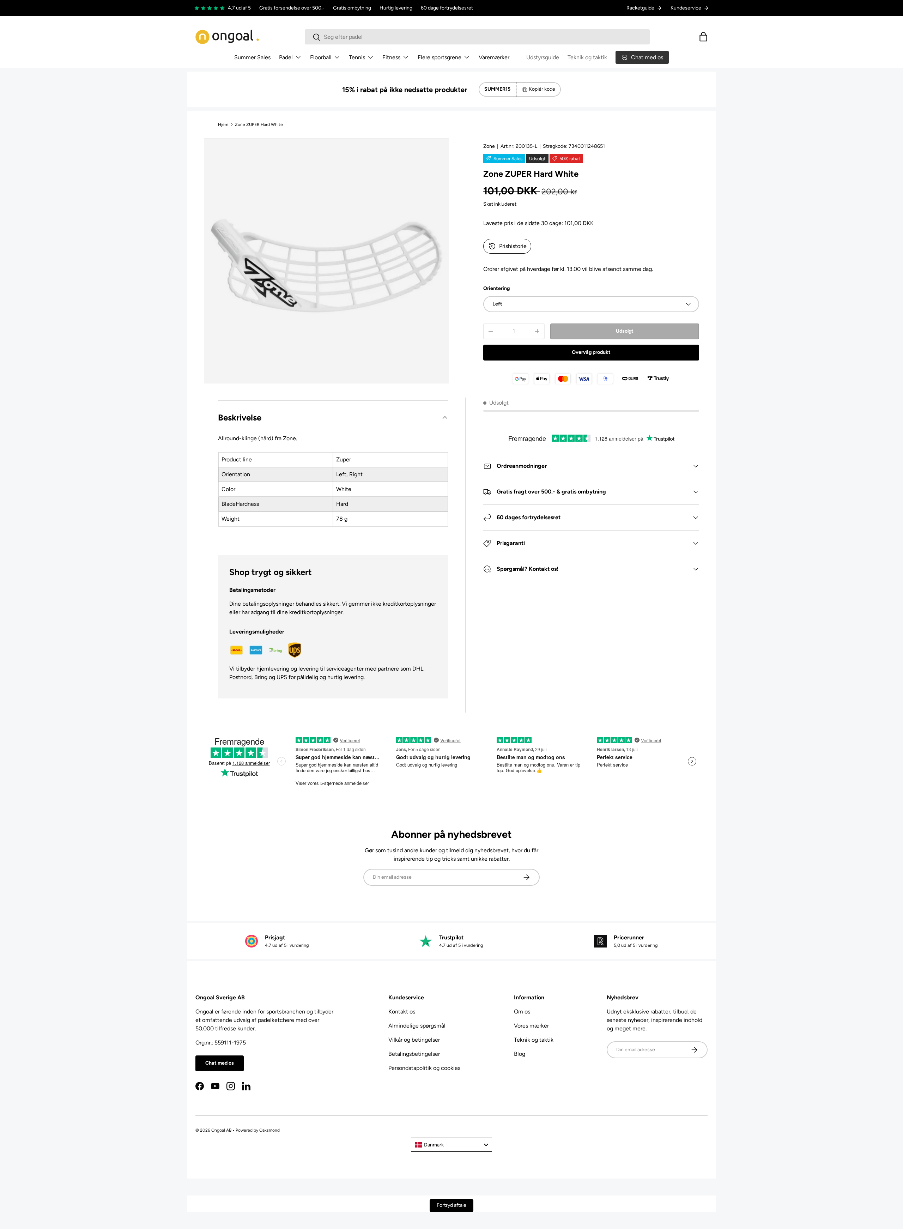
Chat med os (219, 1063)
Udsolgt (625, 331)
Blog (519, 1054)
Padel (286, 57)
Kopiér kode (542, 89)
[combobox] (477, 36)
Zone (489, 146)
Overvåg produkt (591, 352)
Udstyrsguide (542, 57)
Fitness (391, 57)
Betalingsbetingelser (414, 1054)
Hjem (223, 124)
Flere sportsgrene (439, 57)
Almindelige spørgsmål (417, 1025)
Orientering (496, 288)
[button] (703, 36)
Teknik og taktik (587, 57)
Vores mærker (531, 1025)
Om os (522, 1011)
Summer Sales (252, 57)
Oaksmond (269, 1130)
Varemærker (494, 57)
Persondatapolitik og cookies (424, 1068)
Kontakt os (401, 1011)
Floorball (321, 57)
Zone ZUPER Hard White (259, 124)
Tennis (357, 57)
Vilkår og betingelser (414, 1039)
